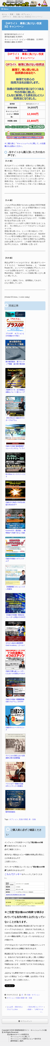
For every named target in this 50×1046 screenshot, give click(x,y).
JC (22, 995)
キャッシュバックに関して (20, 1037)
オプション (13, 819)
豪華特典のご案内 (17, 1041)
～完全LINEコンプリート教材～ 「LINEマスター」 (35, 1009)
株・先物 (32, 819)
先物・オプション (33, 995)
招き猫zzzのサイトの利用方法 (18, 1034)
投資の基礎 (23, 819)
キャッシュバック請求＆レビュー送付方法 (26, 1039)
